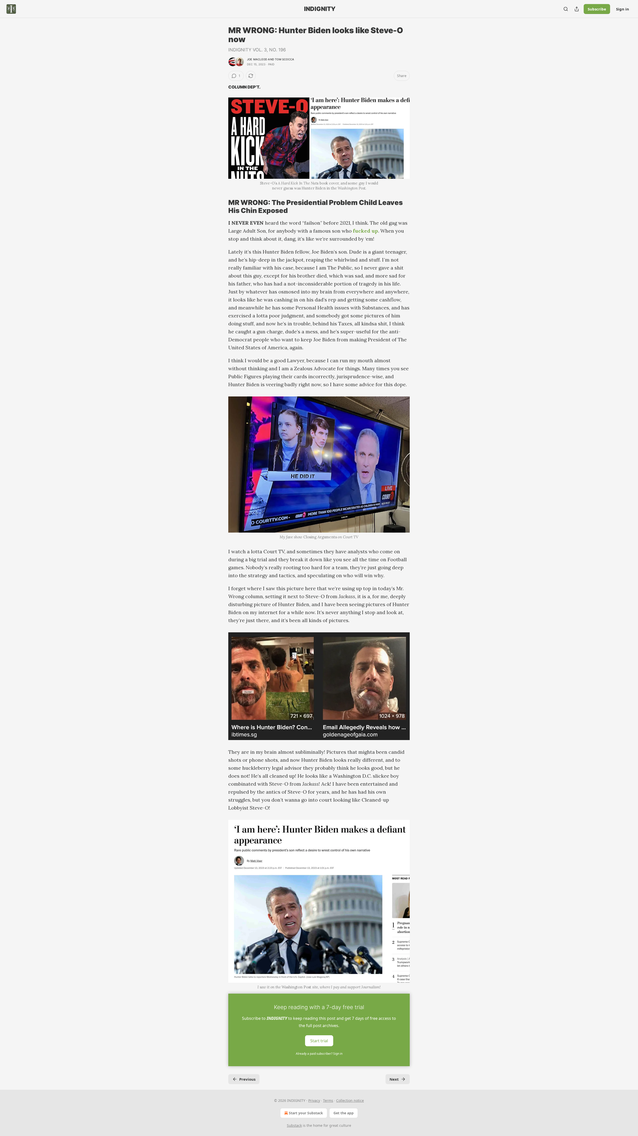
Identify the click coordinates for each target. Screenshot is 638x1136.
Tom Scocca (284, 59)
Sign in (622, 8)
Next (394, 1079)
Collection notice (350, 1100)
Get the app (343, 1113)
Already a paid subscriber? (319, 1053)
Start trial (319, 1040)
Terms (328, 1100)
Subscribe (597, 8)
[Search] (566, 9)
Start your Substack (306, 1113)
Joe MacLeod (257, 59)
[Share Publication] (577, 9)
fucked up (365, 231)
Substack (294, 1125)
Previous (247, 1079)
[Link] (221, 207)
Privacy (314, 1100)
